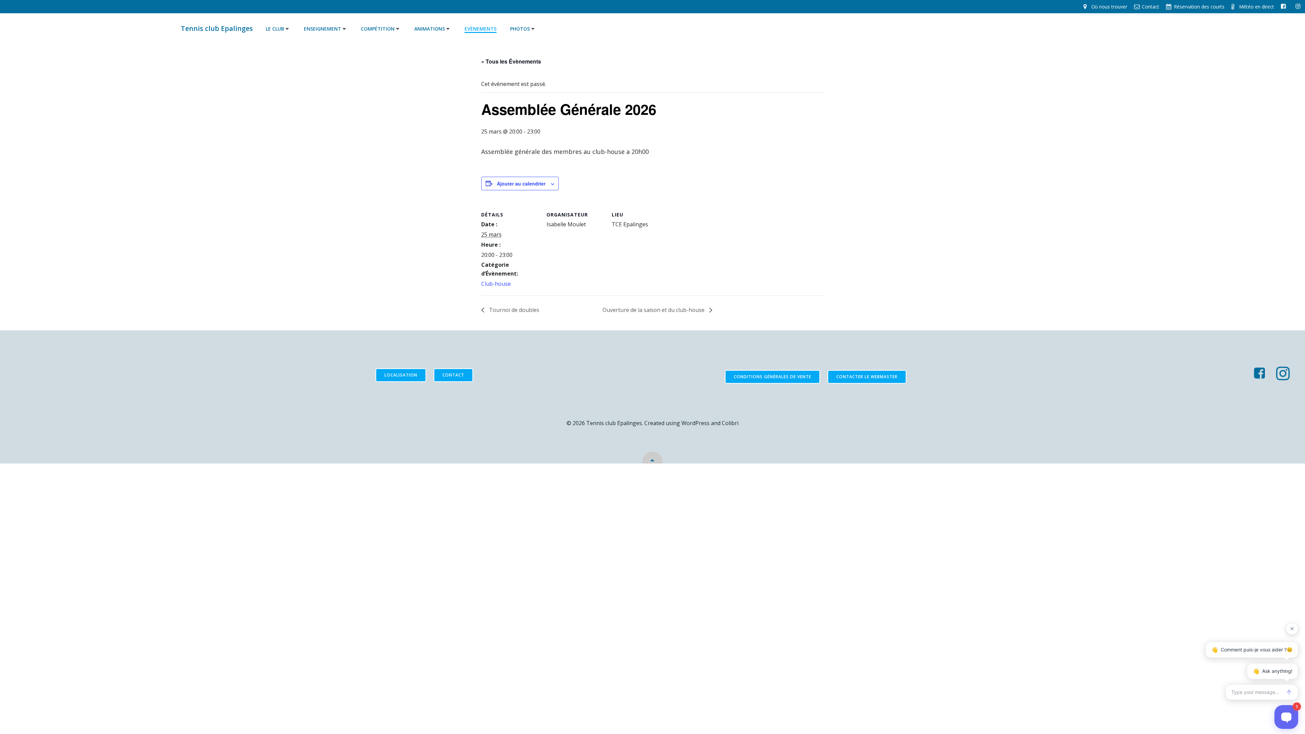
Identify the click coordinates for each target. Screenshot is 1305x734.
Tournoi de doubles (513, 310)
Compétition (378, 28)
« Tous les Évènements (511, 61)
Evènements (481, 28)
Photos (520, 28)
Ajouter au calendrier (521, 183)
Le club (275, 28)
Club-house (496, 283)
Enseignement (322, 28)
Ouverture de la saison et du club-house (654, 310)
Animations (429, 28)
